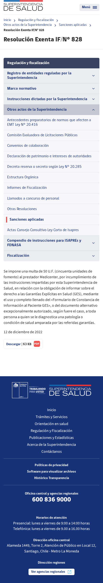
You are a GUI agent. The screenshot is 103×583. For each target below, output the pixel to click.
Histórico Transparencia (51, 478)
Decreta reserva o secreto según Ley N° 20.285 (44, 167)
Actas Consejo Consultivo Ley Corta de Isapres (43, 230)
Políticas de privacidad (51, 465)
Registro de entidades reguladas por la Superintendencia (39, 75)
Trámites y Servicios (52, 417)
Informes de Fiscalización (27, 188)
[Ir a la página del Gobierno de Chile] (29, 390)
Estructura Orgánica (22, 177)
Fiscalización (18, 256)
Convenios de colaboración (28, 146)
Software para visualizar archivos (51, 472)
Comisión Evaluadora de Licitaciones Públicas (42, 135)
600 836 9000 (51, 500)
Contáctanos (51, 451)
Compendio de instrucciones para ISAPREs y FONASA (44, 243)
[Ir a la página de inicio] (23, 5)
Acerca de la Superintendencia (51, 444)
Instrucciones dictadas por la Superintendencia (47, 99)
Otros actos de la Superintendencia (28, 25)
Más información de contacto (51, 506)
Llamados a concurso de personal (33, 199)
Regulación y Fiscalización (51, 430)
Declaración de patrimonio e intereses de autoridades (49, 156)
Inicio (7, 20)
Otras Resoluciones (22, 209)
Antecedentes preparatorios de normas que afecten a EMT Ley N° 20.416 (49, 122)
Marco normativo (21, 89)
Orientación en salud (51, 423)
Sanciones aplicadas (73, 25)
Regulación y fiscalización (36, 20)
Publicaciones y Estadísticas (51, 437)
